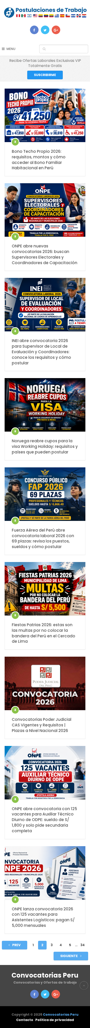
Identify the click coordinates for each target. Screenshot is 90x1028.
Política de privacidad (54, 1020)
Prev (16, 945)
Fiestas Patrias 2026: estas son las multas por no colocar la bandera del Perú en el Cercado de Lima (43, 633)
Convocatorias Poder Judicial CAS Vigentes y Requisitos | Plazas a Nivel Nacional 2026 (41, 725)
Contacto (24, 1020)
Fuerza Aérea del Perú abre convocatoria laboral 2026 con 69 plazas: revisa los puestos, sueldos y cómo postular (43, 538)
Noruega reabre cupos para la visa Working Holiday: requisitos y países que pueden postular (45, 446)
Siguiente (69, 956)
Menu (10, 49)
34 (82, 945)
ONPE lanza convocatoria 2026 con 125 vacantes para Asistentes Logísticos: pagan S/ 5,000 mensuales (43, 917)
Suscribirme (45, 75)
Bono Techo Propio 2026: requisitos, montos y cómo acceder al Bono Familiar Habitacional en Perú (39, 160)
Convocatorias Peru (45, 975)
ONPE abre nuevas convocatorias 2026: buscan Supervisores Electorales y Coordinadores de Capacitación (44, 254)
